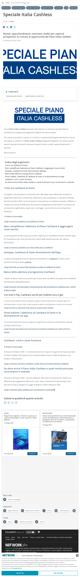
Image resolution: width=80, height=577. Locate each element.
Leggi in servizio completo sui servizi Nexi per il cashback (28, 247)
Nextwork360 (9, 548)
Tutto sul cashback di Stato (16, 165)
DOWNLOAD (32, 453)
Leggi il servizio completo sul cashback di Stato (24, 221)
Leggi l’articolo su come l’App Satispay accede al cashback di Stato (32, 267)
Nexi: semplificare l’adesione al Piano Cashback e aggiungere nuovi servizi (35, 168)
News (12, 21)
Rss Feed (25, 537)
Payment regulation (18, 8)
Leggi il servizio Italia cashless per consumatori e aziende (28, 390)
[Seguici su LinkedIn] (39, 532)
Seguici (29, 532)
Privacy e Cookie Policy (37, 537)
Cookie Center (9, 539)
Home (5, 21)
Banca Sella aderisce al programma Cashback (23, 173)
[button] (5, 3)
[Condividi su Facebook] (3, 27)
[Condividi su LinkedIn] (11, 27)
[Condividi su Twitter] (7, 27)
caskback (53, 259)
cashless (28, 262)
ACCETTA (20, 573)
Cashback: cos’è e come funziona (18, 179)
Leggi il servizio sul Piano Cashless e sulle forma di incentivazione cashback (36, 363)
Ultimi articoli (6, 8)
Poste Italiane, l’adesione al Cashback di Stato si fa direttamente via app (34, 176)
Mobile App (73, 8)
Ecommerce (58, 8)
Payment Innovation (33, 8)
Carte (66, 8)
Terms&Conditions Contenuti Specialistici (59, 537)
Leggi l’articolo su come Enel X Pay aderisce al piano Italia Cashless (29, 308)
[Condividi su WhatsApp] (14, 27)
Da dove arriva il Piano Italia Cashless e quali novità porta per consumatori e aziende (39, 182)
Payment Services (47, 8)
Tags (18, 537)
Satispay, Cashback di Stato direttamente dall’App (25, 171)
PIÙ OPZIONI (58, 573)
